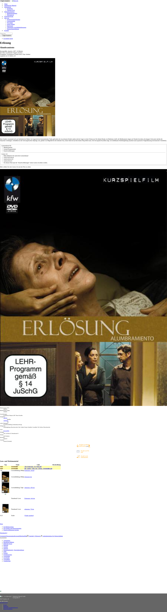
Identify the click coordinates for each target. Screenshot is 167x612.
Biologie (5, 545)
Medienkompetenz (9, 12)
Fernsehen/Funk (8, 16)
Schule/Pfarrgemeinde (9, 149)
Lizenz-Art (4, 154)
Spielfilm (24, 536)
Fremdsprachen (7, 554)
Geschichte (6, 558)
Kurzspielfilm (6, 430)
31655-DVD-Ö (7, 161)
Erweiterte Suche (8, 38)
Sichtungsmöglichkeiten (13, 19)
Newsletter (10, 22)
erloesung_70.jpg (29, 509)
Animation (3, 536)
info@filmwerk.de (4, 602)
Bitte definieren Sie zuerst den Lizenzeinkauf (15, 156)
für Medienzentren (8, 527)
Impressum (10, 26)
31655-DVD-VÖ (8, 159)
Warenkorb (3, 533)
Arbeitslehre (6, 540)
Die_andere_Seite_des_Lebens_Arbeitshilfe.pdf (38, 468)
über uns (6, 18)
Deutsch (5, 548)
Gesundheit (6, 559)
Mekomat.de (10, 15)
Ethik (4, 551)
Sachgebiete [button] (3, 537)
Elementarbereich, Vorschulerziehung (13, 550)
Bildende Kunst (7, 543)
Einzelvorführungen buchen (11, 530)
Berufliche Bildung (8, 542)
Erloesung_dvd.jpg (29, 498)
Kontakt (6, 30)
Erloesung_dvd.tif (29, 470)
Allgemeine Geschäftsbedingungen (16, 27)
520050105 (5, 420)
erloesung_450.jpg (29, 487)
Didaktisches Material (10, 5)
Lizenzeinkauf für (6, 145)
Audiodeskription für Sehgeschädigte (52, 536)
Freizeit (5, 553)
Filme (5, 4)
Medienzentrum (7, 147)
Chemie (5, 547)
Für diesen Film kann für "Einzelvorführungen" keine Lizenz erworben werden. (25, 162)
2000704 (5, 418)
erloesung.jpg (28, 477)
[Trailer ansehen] (29, 515)
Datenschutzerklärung (13, 29)
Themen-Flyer (11, 10)
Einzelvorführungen (9, 151)
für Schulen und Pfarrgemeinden (12, 528)
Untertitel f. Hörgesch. (34, 536)
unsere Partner (11, 24)
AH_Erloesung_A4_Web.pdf (32, 466)
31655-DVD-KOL (8, 157)
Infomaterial (7, 7)
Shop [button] (1, 524)
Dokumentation (10, 536)
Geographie (6, 556)
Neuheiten (10, 8)
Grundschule (7, 561)
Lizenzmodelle (11, 21)
